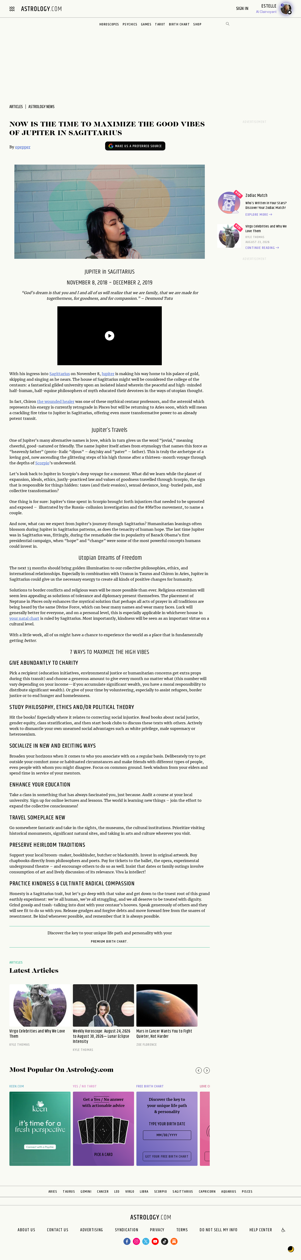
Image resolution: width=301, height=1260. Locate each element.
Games (146, 24)
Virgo (130, 1192)
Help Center (261, 1230)
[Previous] (199, 1070)
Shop (197, 24)
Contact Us (57, 1230)
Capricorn (207, 1192)
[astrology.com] (41, 8)
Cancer (103, 1192)
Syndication (127, 1230)
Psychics (130, 24)
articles (16, 107)
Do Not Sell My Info (219, 1230)
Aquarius (228, 1192)
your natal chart (24, 618)
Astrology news (41, 107)
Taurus (69, 1192)
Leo (117, 1192)
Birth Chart (179, 24)
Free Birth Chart (150, 1086)
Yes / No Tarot (85, 1086)
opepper (22, 147)
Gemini (86, 1192)
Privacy (157, 1230)
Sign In (243, 8)
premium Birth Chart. (109, 942)
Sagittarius (59, 373)
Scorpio (42, 463)
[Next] (207, 1070)
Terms (182, 1230)
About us (26, 1230)
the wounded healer (55, 401)
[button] (283, 1230)
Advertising (91, 1230)
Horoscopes (109, 24)
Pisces (247, 1192)
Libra (144, 1192)
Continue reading (260, 248)
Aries (52, 1192)
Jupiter (108, 373)
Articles (16, 962)
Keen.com (16, 1086)
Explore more (257, 214)
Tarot (160, 24)
